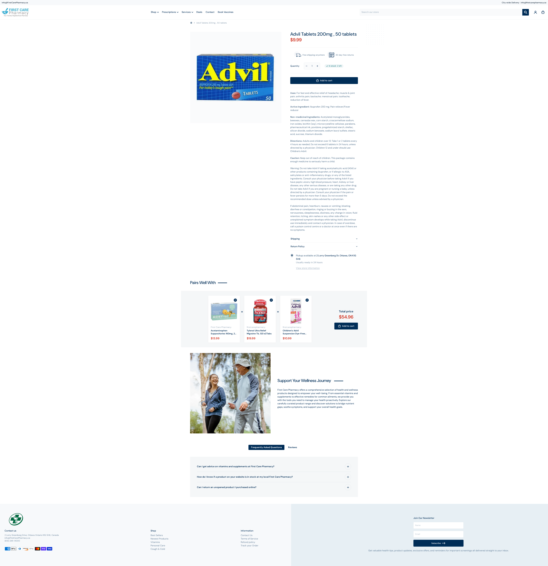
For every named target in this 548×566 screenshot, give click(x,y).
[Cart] (543, 12)
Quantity (294, 65)
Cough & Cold (158, 548)
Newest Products (159, 538)
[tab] (266, 447)
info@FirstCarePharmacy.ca (15, 2)
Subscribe (436, 543)
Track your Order (249, 545)
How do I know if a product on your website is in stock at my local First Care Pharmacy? (245, 476)
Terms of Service (249, 538)
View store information (308, 268)
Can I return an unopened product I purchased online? (226, 487)
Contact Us (246, 535)
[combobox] (441, 12)
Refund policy (248, 542)
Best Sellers (157, 535)
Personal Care (158, 545)
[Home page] (191, 23)
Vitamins (155, 542)
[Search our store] (525, 12)
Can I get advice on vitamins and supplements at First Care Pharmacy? (235, 466)
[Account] (535, 12)
